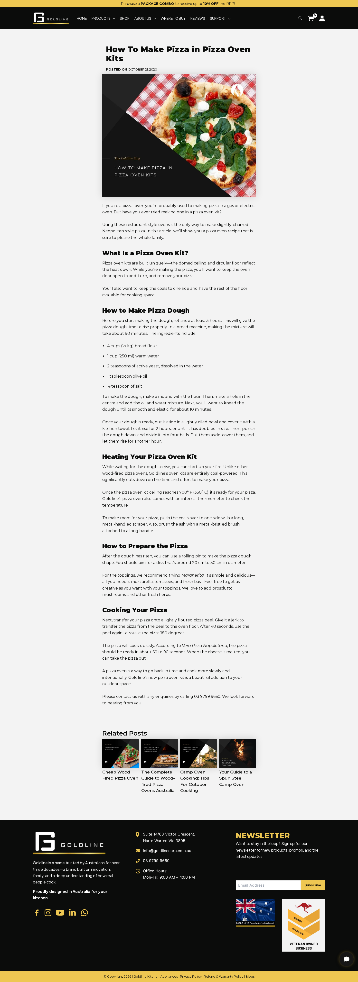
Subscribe (313, 885)
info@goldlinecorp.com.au (167, 850)
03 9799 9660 (207, 696)
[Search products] (300, 18)
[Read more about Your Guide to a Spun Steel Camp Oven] (237, 752)
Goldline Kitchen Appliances (155, 976)
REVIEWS (197, 18)
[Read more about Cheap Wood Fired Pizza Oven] (120, 752)
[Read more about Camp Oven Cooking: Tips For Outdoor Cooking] (198, 752)
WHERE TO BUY (173, 18)
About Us (142, 18)
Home (82, 18)
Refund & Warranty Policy (223, 976)
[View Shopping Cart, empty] (311, 19)
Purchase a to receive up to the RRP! (178, 3)
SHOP (125, 18)
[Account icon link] (322, 18)
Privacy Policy (191, 976)
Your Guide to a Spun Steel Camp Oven (235, 778)
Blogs (249, 976)
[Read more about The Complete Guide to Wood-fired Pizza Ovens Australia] (159, 752)
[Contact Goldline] (346, 959)
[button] (113, 18)
